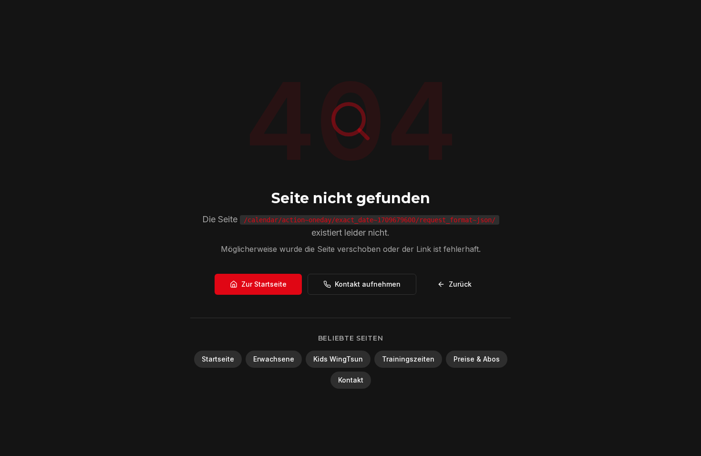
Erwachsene (273, 359)
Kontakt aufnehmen (368, 284)
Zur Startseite (264, 284)
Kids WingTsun (338, 359)
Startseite (218, 359)
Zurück (460, 284)
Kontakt (350, 380)
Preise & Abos (477, 359)
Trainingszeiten (408, 359)
